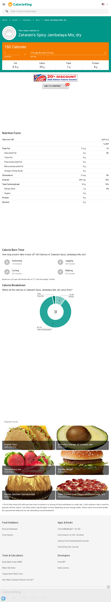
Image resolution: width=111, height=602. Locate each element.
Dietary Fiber (9, 189)
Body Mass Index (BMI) (12, 562)
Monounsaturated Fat (13, 166)
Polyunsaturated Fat (13, 162)
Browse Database (10, 529)
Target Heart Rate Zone (12, 574)
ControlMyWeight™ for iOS (69, 529)
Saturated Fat (10, 153)
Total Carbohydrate (10, 184)
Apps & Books (65, 522)
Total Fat (6, 148)
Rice (38, 20)
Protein (5, 198)
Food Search (7, 535)
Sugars (7, 193)
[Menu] (4, 4)
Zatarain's (26, 20)
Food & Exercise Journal (68, 547)
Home (4, 20)
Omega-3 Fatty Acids (13, 171)
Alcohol (5, 202)
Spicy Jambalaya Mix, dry (55, 20)
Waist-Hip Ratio (8, 568)
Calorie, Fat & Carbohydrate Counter (73, 541)
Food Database (10, 522)
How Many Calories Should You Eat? (17, 580)
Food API (61, 562)
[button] (105, 4)
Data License (63, 568)
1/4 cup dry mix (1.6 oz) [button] (41, 52)
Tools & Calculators (12, 555)
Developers (64, 555)
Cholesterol (7, 175)
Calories (6, 139)
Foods (15, 20)
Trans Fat (8, 157)
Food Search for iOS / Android (71, 535)
